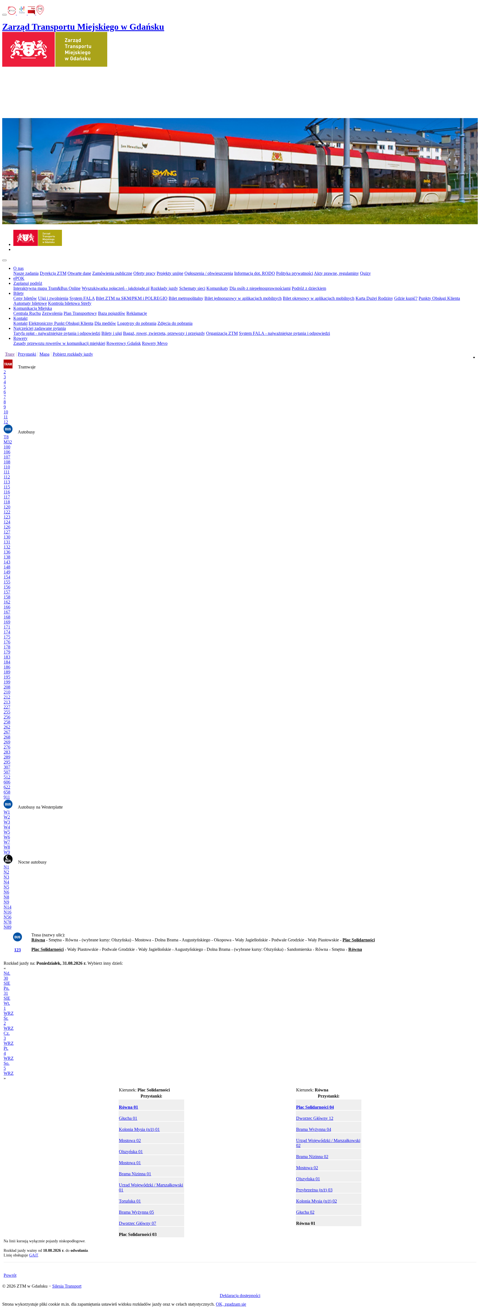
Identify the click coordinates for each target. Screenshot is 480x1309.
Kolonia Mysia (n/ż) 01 (139, 1129)
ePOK (18, 278)
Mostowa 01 (130, 1162)
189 (7, 672)
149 (7, 572)
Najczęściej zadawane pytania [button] (39, 328)
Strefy (86, 303)
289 (7, 757)
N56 (7, 917)
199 (7, 682)
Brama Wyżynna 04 (313, 1129)
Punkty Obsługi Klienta (439, 298)
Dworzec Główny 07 (137, 1223)
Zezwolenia (52, 313)
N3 (6, 877)
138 (7, 557)
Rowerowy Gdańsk (123, 343)
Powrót (10, 1275)
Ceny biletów (25, 298)
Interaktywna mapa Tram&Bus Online (47, 288)
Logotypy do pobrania (136, 323)
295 (7, 762)
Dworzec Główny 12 (314, 1118)
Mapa (44, 354)
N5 (6, 887)
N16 (7, 912)
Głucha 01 (128, 1118)
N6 (6, 892)
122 (7, 512)
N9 (6, 902)
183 (7, 657)
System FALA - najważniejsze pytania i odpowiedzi (284, 333)
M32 (8, 442)
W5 (7, 832)
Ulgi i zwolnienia (53, 298)
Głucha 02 (305, 1212)
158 (7, 597)
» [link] (5, 1078)
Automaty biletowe (30, 303)
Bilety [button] (18, 293)
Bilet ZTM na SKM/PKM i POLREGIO (132, 298)
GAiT (33, 1255)
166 (7, 607)
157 (7, 592)
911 (7, 797)
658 (7, 792)
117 (7, 497)
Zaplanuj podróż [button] (27, 283)
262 (7, 727)
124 (7, 522)
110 (7, 467)
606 (7, 782)
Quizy (365, 273)
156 (7, 587)
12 (6, 422)
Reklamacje (136, 313)
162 (7, 602)
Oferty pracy (144, 273)
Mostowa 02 (130, 1140)
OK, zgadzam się (231, 1304)
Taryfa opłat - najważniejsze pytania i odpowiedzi (56, 333)
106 (7, 452)
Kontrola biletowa (64, 303)
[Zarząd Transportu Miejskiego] (37, 244)
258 (7, 722)
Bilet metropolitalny (186, 298)
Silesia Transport (66, 1286)
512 (7, 777)
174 (7, 632)
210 (7, 692)
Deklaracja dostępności (240, 1295)
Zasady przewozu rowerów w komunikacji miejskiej (59, 343)
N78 (7, 922)
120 (7, 507)
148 (7, 567)
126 (7, 527)
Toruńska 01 (130, 1201)
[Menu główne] (4, 260)
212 (7, 697)
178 (7, 647)
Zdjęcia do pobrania (175, 323)
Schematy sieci (192, 288)
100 (7, 447)
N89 (7, 927)
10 (6, 412)
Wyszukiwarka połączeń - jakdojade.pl (115, 288)
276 (7, 747)
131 (7, 542)
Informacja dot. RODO (254, 273)
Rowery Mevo (155, 343)
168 (7, 617)
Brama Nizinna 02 (312, 1156)
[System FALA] (22, 13)
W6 (7, 837)
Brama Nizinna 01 (135, 1173)
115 (7, 487)
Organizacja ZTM (222, 333)
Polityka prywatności (294, 273)
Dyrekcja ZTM (53, 273)
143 (7, 562)
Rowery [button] (20, 338)
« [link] (5, 968)
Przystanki (27, 354)
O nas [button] (18, 268)
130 (7, 537)
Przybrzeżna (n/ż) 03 (314, 1190)
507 (7, 772)
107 (7, 457)
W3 (7, 822)
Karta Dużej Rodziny (374, 298)
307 (7, 767)
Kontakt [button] (20, 318)
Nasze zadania (26, 273)
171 (7, 627)
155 (7, 582)
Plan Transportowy (80, 313)
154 (7, 577)
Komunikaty (217, 288)
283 (7, 752)
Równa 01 (128, 1107)
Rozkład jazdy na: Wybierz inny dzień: (63, 1021)
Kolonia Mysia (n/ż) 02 (316, 1201)
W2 (7, 817)
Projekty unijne (170, 273)
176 (7, 642)
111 (7, 472)
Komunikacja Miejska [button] (32, 308)
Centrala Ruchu (27, 313)
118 (7, 502)
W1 (7, 812)
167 (7, 612)
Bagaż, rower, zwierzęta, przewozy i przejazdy (164, 333)
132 (7, 547)
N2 (6, 872)
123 (7, 517)
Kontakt (20, 323)
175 (7, 637)
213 (7, 702)
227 (7, 707)
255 (7, 712)
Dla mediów (105, 323)
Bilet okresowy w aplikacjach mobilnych (318, 298)
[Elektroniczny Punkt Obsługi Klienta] (12, 13)
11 (6, 417)
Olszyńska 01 (131, 1151)
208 (7, 687)
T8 (6, 437)
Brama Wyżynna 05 (136, 1212)
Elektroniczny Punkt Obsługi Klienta (61, 323)
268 (7, 737)
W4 (7, 827)
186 (7, 667)
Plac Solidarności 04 (315, 1107)
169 (7, 622)
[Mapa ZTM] (40, 13)
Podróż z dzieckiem (309, 288)
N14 (7, 907)
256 (7, 717)
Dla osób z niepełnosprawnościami (260, 288)
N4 (6, 882)
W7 (7, 842)
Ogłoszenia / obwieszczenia (208, 273)
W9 (7, 852)
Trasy (10, 354)
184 (7, 662)
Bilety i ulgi (111, 333)
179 (7, 652)
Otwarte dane (79, 273)
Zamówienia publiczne (112, 273)
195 (7, 677)
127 (7, 532)
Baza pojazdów (111, 313)
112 (7, 477)
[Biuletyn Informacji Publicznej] (32, 13)
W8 (7, 847)
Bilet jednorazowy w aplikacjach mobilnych (243, 298)
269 (7, 742)
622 (7, 787)
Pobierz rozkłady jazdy (73, 354)
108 (7, 462)
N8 (6, 897)
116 (7, 492)
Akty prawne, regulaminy (336, 273)
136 (7, 552)
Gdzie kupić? (406, 298)
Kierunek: (144, 1090)
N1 (6, 867)
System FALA (82, 298)
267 (7, 732)
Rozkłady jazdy (164, 288)
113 (7, 482)
